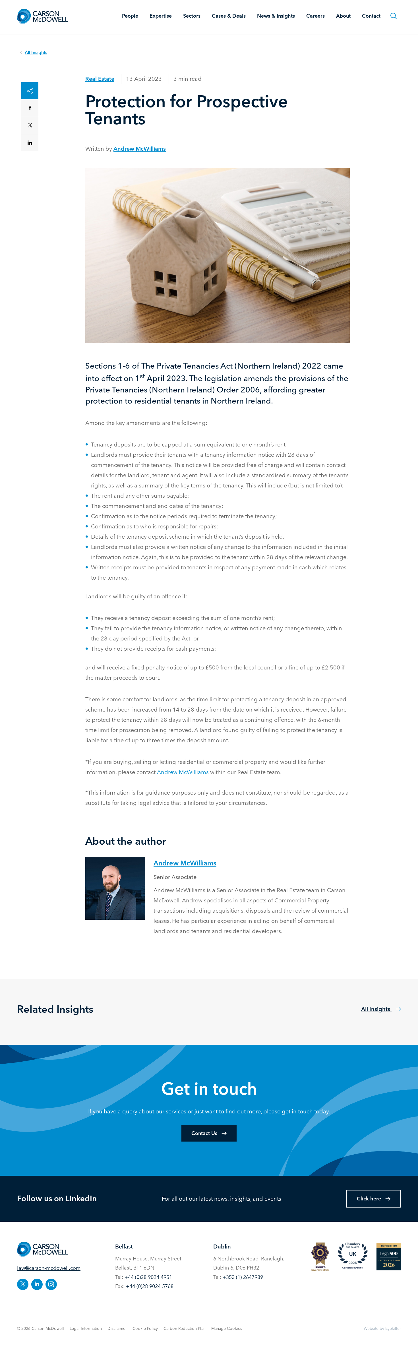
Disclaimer (117, 1328)
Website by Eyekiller (382, 1328)
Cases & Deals (229, 16)
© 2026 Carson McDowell (40, 1328)
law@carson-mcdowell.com (48, 1268)
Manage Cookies (226, 1328)
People (130, 16)
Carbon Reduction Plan (185, 1328)
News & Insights (276, 16)
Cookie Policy (145, 1328)
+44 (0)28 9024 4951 (148, 1277)
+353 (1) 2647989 (243, 1277)
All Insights (376, 1008)
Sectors (191, 16)
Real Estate (99, 78)
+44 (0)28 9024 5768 (149, 1286)
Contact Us (204, 1133)
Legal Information (86, 1328)
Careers (315, 16)
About (343, 16)
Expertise (161, 16)
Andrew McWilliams (139, 148)
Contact (371, 16)
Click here (369, 1198)
